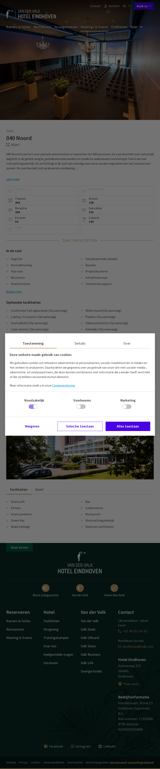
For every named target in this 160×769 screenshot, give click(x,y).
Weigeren (32, 426)
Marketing (128, 400)
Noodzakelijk (34, 400)
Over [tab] (127, 343)
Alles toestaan (128, 426)
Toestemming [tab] (33, 343)
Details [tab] (80, 343)
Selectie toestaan (80, 426)
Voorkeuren (82, 400)
